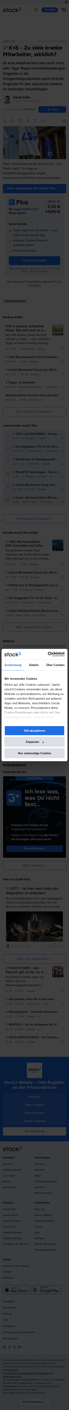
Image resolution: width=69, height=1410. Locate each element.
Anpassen (32, 741)
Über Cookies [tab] (55, 665)
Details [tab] (34, 665)
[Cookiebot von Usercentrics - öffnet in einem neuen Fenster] (49, 654)
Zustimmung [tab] (12, 665)
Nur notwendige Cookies (34, 753)
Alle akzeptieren (34, 730)
